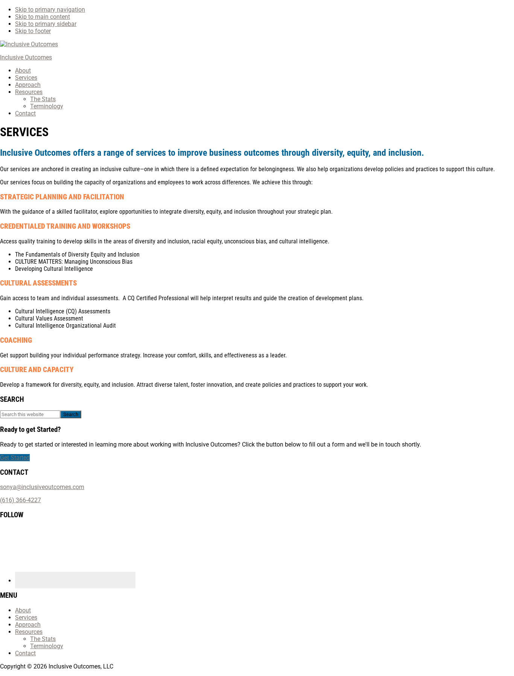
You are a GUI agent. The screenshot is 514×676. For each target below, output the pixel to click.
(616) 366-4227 (20, 500)
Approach (28, 624)
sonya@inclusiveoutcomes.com (42, 487)
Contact (25, 653)
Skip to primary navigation (50, 9)
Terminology (46, 646)
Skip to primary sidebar (45, 23)
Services (26, 617)
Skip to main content (42, 16)
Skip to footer (33, 31)
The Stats (43, 639)
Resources (29, 631)
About (23, 610)
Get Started (15, 457)
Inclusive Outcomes (26, 57)
